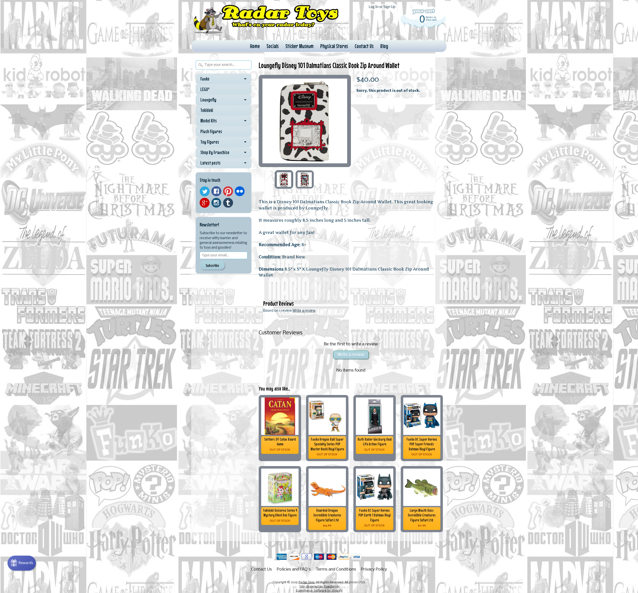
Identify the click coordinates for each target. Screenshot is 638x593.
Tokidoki (206, 110)
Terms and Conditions (336, 569)
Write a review (304, 311)
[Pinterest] (228, 191)
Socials (272, 46)
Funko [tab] (204, 79)
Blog (384, 46)
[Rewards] (21, 563)
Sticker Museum (299, 46)
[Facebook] (216, 191)
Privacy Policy (374, 569)
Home (255, 46)
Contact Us (364, 46)
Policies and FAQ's (294, 569)
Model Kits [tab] (208, 120)
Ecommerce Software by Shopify (319, 590)
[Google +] (205, 203)
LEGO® (205, 89)
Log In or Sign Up (382, 7)
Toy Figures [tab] (209, 142)
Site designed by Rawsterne (319, 586)
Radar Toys (307, 582)
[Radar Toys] (266, 32)
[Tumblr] (228, 203)
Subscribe (212, 265)
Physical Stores (334, 46)
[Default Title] (305, 121)
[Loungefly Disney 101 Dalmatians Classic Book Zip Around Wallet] (284, 179)
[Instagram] (216, 203)
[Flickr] (240, 191)
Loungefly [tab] (208, 99)
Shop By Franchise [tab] (214, 152)
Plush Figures (211, 131)
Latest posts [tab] (210, 163)
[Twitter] (205, 191)
